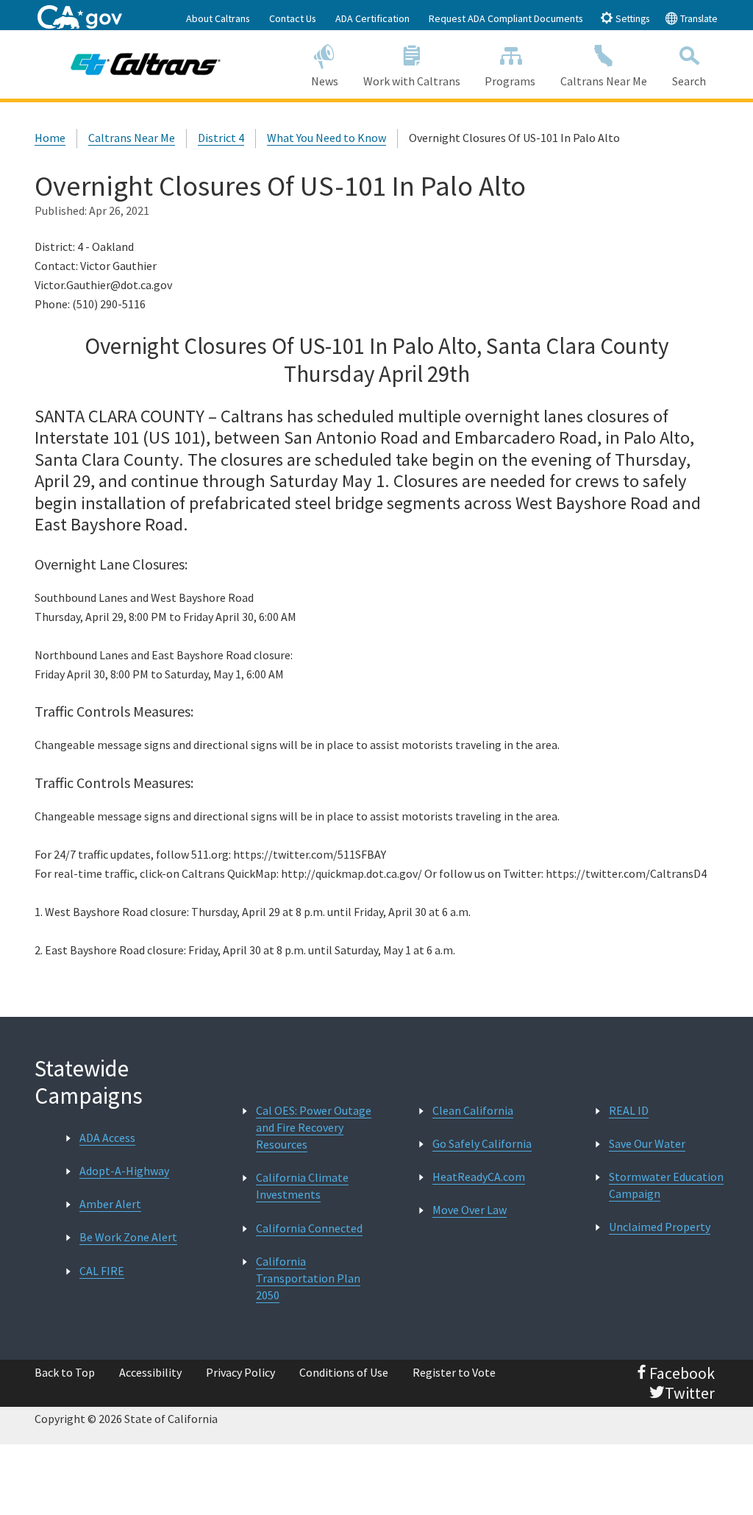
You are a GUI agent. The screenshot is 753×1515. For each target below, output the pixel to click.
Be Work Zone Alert (128, 1237)
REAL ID (629, 1110)
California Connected (309, 1228)
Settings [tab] (631, 19)
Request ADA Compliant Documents (506, 18)
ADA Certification (372, 18)
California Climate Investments (302, 1186)
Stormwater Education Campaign (666, 1185)
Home (50, 137)
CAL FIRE (101, 1270)
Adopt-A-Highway (124, 1170)
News (324, 81)
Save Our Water (647, 1143)
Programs (510, 81)
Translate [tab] (698, 19)
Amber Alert (110, 1203)
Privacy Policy (240, 1372)
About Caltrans (218, 18)
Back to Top (65, 1372)
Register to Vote (454, 1372)
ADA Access (107, 1137)
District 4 (221, 137)
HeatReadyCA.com (478, 1176)
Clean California (472, 1110)
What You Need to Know (326, 137)
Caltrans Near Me (603, 81)
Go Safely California (482, 1143)
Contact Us (292, 18)
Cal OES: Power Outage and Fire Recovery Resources (313, 1127)
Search (689, 81)
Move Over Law (469, 1209)
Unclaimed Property (659, 1226)
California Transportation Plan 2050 (308, 1278)
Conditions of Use (343, 1372)
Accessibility (150, 1372)
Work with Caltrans (411, 81)
